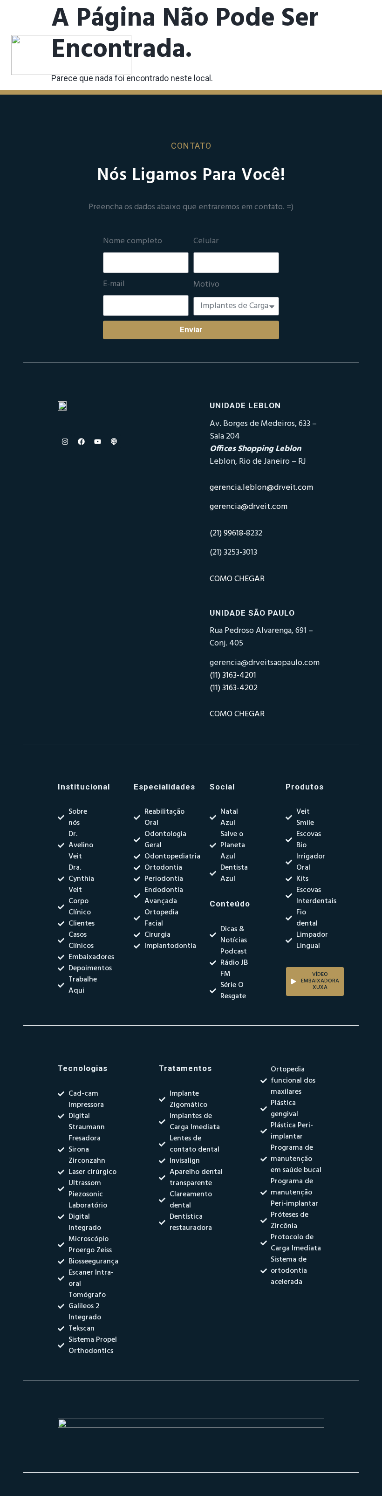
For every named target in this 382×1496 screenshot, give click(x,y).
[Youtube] (97, 441)
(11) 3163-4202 (234, 688)
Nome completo (132, 241)
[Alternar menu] (237, 55)
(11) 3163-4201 (233, 675)
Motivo (206, 284)
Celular (205, 241)
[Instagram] (65, 441)
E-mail (114, 284)
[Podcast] (114, 441)
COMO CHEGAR (237, 579)
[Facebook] (81, 441)
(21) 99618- (228, 533)
